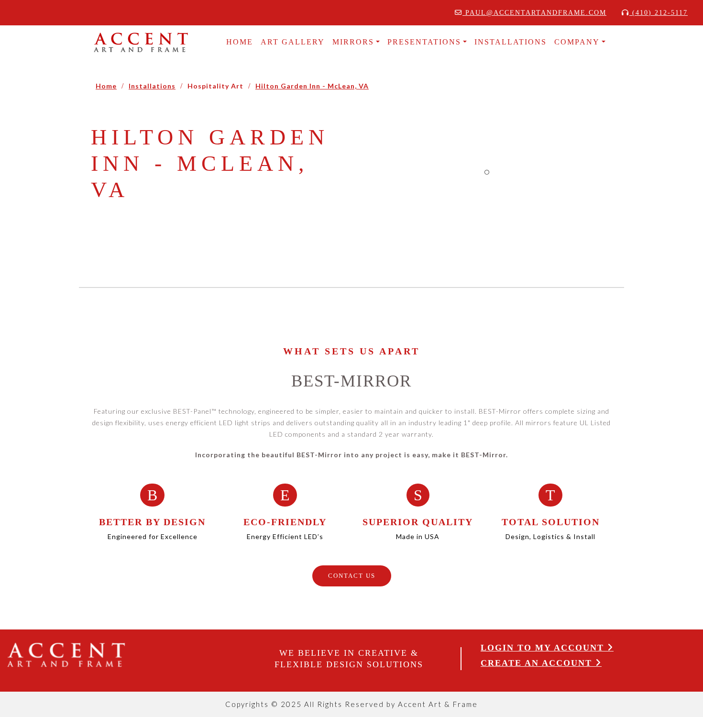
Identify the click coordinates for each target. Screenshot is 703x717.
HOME (239, 42)
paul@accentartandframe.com (534, 12)
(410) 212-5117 (658, 12)
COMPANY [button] (577, 42)
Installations (152, 86)
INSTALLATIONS (510, 42)
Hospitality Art (215, 86)
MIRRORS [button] (353, 42)
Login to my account (544, 647)
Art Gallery (293, 42)
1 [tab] (487, 172)
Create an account (538, 663)
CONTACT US (351, 575)
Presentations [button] (424, 42)
